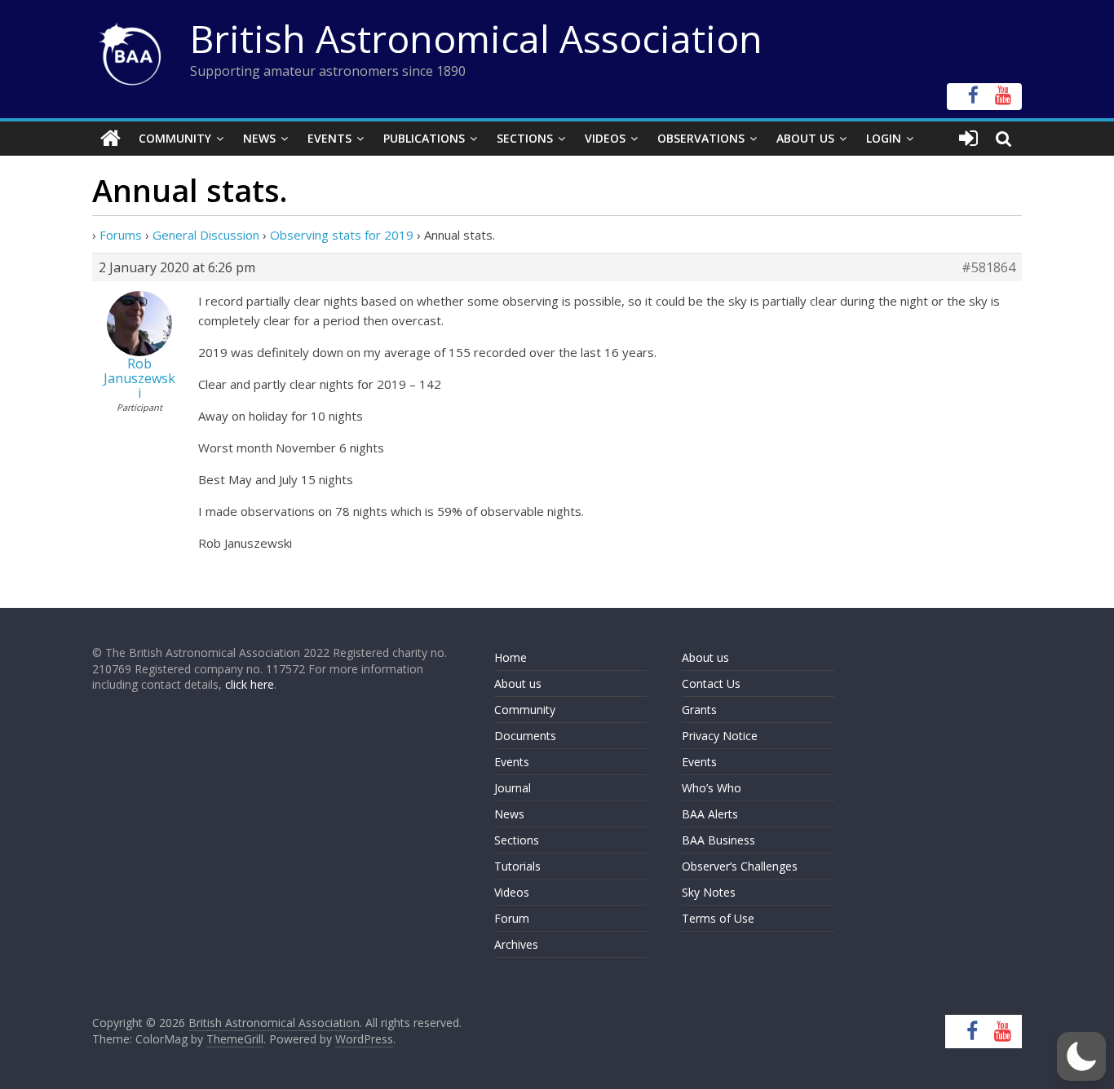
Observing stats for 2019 (341, 235)
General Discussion (206, 235)
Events (329, 138)
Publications (424, 138)
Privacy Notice (720, 735)
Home (510, 657)
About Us (805, 138)
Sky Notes (709, 892)
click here (249, 684)
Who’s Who (711, 788)
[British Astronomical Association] (110, 138)
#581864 (988, 267)
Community (175, 138)
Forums (120, 235)
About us (518, 683)
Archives (516, 944)
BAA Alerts (710, 814)
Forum (511, 918)
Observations (701, 138)
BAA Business (718, 840)
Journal (512, 788)
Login (883, 138)
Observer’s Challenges (740, 866)
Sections (525, 138)
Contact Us (711, 683)
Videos (605, 138)
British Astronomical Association (476, 38)
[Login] (968, 138)
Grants (699, 709)
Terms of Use (718, 918)
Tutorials (517, 866)
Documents (525, 735)
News (259, 138)
